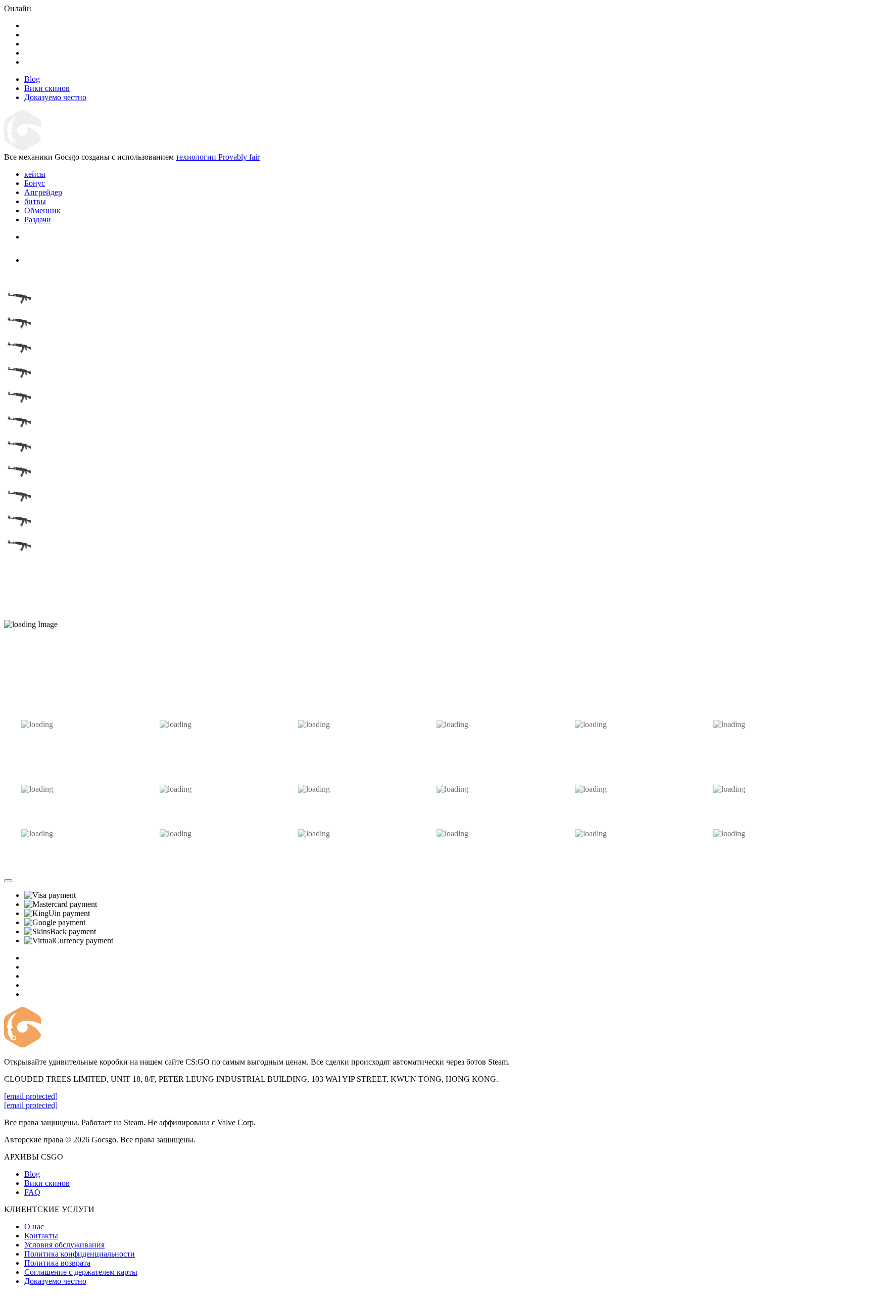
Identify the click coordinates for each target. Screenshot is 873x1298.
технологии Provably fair (218, 157)
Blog (32, 1174)
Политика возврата (57, 1263)
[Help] (8, 880)
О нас (34, 1226)
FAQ (32, 1192)
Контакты (41, 1235)
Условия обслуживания (64, 1244)
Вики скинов (47, 1183)
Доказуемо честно (55, 1281)
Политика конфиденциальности (79, 1253)
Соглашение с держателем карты (80, 1272)
